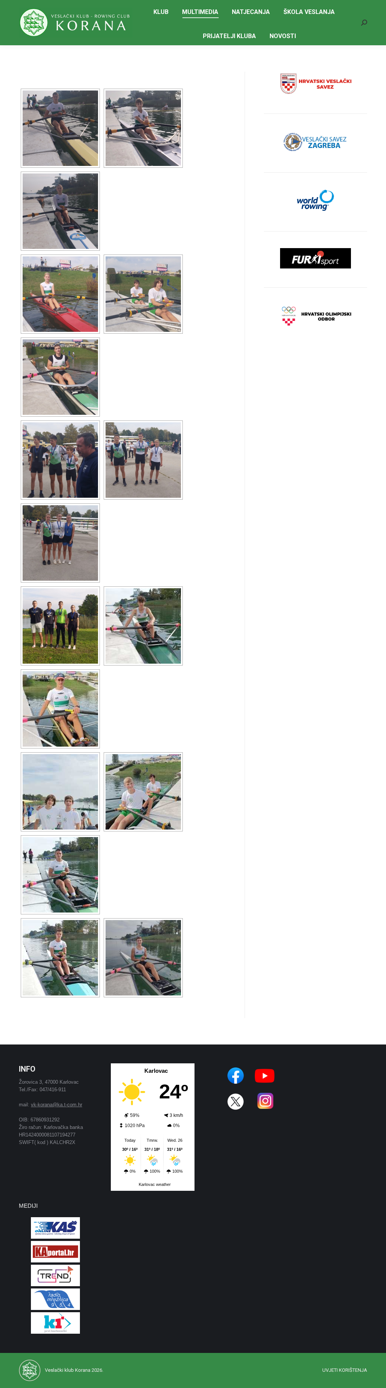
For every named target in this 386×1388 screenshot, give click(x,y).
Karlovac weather (155, 1184)
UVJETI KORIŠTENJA (344, 1370)
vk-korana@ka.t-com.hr (56, 1104)
